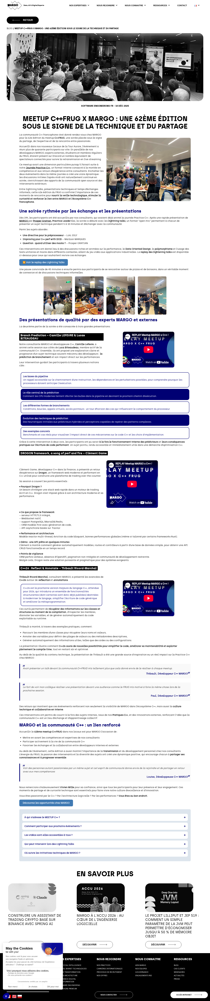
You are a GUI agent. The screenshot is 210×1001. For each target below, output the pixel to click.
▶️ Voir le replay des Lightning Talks (43, 262)
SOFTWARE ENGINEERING (69, 985)
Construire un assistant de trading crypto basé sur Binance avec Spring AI (34, 919)
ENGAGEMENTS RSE (143, 976)
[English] (14, 996)
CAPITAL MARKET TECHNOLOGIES (72, 969)
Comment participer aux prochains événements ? (53, 826)
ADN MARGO (140, 965)
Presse (177, 979)
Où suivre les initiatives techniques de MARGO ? (52, 853)
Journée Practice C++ (38, 167)
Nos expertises (77, 5)
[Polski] (20, 996)
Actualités (179, 976)
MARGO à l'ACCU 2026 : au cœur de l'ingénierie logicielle (100, 919)
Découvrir (90, 944)
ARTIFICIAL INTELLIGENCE (69, 965)
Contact (182, 5)
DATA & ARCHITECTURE (67, 976)
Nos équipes (141, 969)
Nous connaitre (134, 5)
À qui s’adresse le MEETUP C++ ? (42, 817)
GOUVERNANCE (141, 972)
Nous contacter (109, 995)
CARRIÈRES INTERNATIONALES (109, 969)
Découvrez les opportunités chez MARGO (46, 802)
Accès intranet (184, 995)
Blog (10, 28)
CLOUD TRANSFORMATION (69, 972)
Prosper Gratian (42, 221)
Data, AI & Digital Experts (34, 5)
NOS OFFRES (102, 976)
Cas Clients (179, 969)
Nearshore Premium (67, 989)
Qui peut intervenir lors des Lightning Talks (49, 844)
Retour (28, 20)
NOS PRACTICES (103, 965)
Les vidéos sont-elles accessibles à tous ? (48, 835)
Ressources (160, 5)
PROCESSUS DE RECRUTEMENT (109, 972)
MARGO (24, 221)
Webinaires (179, 972)
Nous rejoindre (106, 5)
